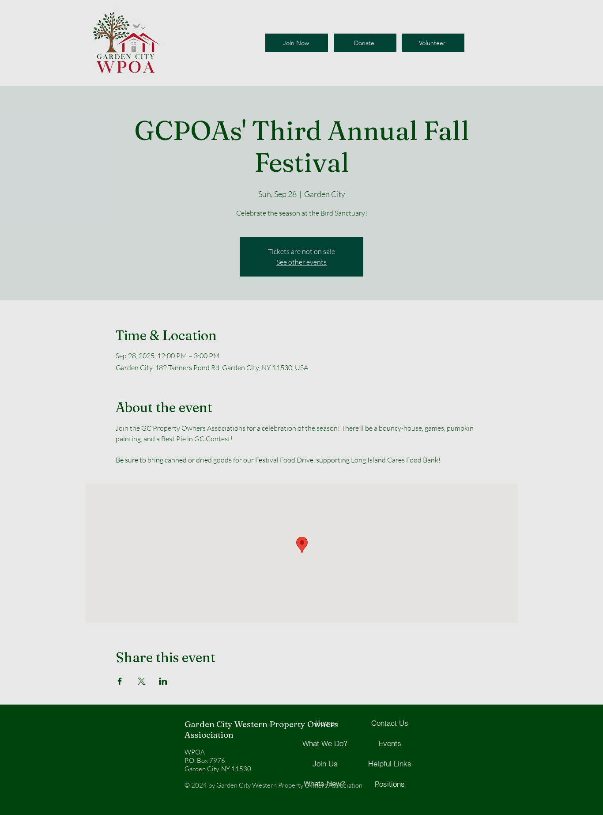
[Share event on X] (141, 681)
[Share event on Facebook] (120, 681)
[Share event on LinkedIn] (163, 681)
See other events (301, 262)
